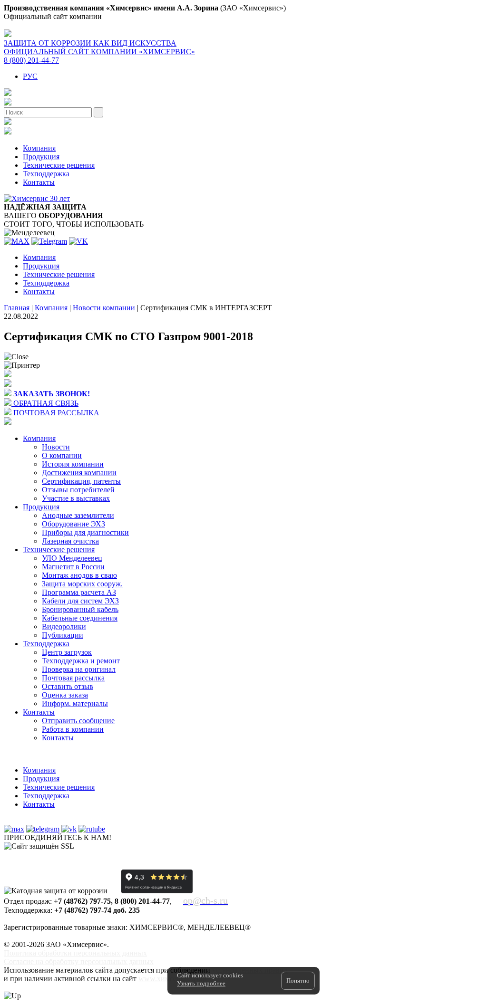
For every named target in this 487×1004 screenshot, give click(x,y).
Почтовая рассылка (73, 678)
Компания (39, 148)
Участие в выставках (76, 498)
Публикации (62, 635)
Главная (16, 308)
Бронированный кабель (80, 609)
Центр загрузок (67, 652)
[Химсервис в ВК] (69, 829)
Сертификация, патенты (81, 481)
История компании (73, 464)
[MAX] (16, 241)
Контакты (39, 182)
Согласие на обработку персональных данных (79, 961)
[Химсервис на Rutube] (91, 829)
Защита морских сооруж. (82, 584)
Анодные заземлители (78, 515)
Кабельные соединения (79, 618)
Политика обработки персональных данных (75, 953)
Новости (56, 447)
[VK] (78, 241)
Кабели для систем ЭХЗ (80, 601)
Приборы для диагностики (85, 532)
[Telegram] (49, 241)
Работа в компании (73, 729)
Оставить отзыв (67, 686)
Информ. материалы (75, 703)
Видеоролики (64, 626)
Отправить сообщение (78, 721)
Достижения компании (79, 473)
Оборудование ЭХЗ (73, 524)
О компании (62, 455)
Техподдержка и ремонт (81, 661)
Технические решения (59, 165)
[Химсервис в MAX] (14, 829)
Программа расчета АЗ (79, 592)
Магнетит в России (73, 567)
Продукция (41, 157)
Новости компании (104, 308)
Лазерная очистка (70, 541)
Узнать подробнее (201, 983)
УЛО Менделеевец (72, 558)
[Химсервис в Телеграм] (42, 829)
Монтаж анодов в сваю (79, 575)
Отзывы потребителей (78, 490)
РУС (30, 76)
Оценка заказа (65, 695)
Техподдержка (46, 174)
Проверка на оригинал (79, 669)
